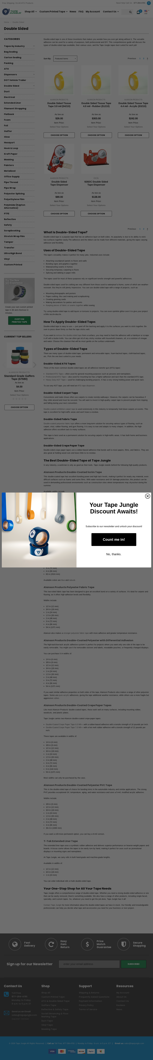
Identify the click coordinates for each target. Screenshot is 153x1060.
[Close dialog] (147, 496)
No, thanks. (113, 554)
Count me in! (114, 539)
